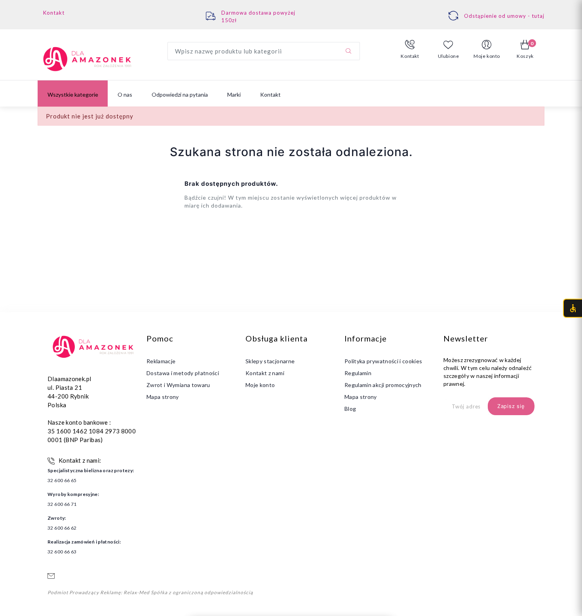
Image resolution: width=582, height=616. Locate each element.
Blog (350, 408)
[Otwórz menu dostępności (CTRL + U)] (572, 308)
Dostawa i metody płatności (182, 373)
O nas (125, 94)
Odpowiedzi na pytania (180, 94)
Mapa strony (162, 396)
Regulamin (357, 373)
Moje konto (260, 384)
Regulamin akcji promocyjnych (383, 384)
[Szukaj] (348, 51)
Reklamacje (161, 361)
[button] (410, 49)
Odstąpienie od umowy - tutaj (504, 16)
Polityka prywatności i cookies (383, 361)
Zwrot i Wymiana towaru (178, 384)
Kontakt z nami (264, 373)
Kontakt (54, 13)
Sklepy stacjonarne (270, 361)
